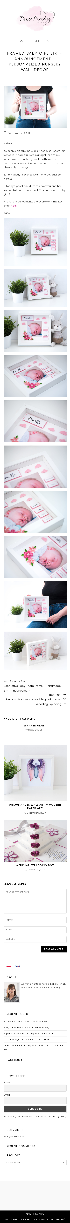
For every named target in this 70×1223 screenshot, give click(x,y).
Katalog (39, 1213)
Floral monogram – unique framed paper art (29, 1039)
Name (7, 1082)
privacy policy (59, 1116)
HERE (13, 205)
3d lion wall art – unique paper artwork (25, 1021)
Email (7, 1094)
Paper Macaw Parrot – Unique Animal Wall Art (29, 1033)
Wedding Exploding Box (35, 865)
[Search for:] (48, 41)
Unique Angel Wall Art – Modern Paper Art (35, 806)
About (29, 1213)
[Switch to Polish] (9, 966)
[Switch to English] (17, 966)
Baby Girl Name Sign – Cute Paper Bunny (26, 1027)
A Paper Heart (35, 725)
